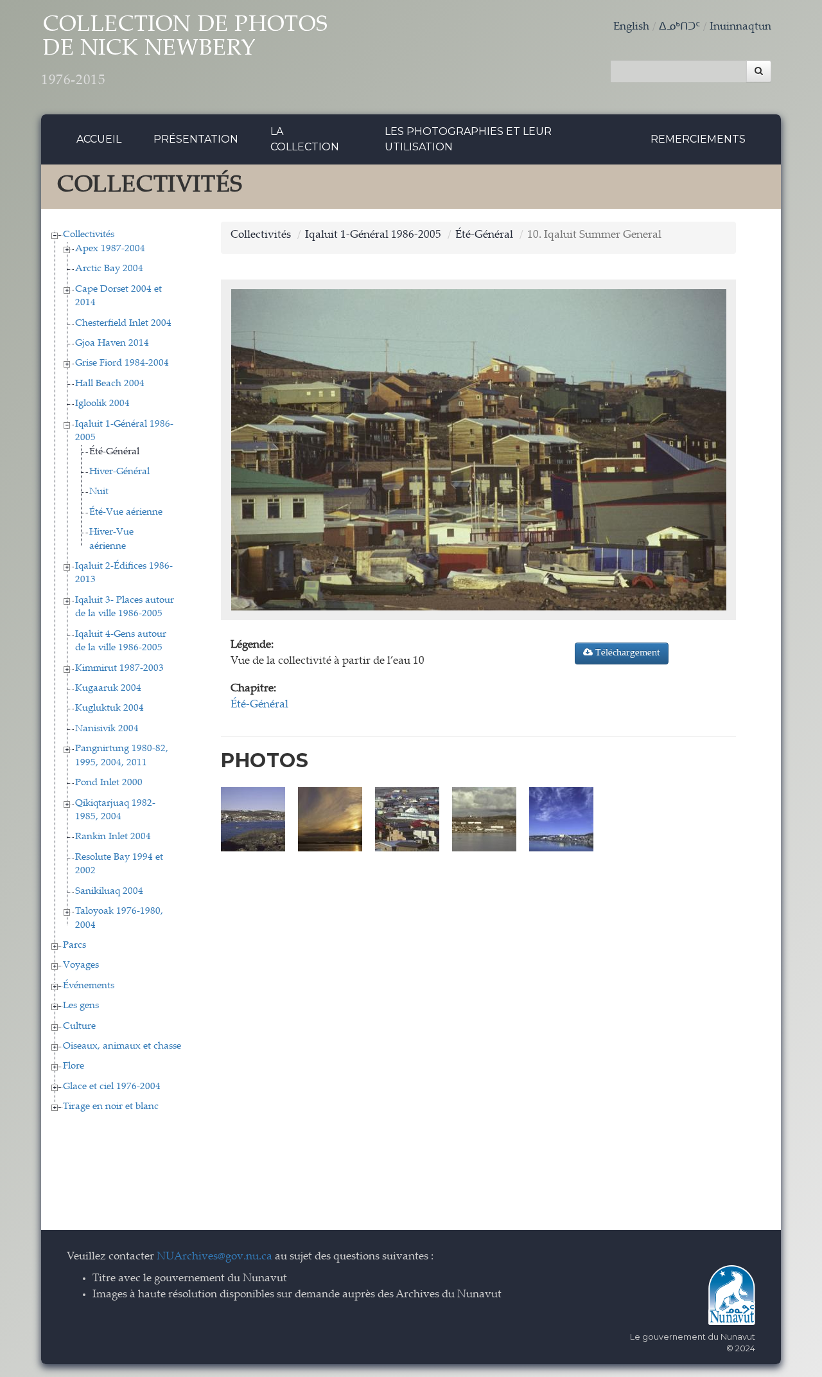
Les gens (81, 1006)
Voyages (81, 965)
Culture (79, 1026)
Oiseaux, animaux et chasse (122, 1046)
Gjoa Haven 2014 (112, 343)
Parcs (74, 945)
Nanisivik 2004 (107, 729)
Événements (88, 986)
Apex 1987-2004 (110, 249)
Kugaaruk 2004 (108, 688)
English (631, 27)
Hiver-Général (119, 472)
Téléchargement (626, 653)
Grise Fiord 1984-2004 (122, 363)
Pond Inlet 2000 (109, 783)
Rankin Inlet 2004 (113, 837)
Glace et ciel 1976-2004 (112, 1087)
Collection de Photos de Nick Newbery (184, 51)
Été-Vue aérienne (125, 512)
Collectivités (88, 235)
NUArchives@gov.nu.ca (214, 1257)
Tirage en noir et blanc (111, 1107)
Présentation (195, 139)
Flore (73, 1066)
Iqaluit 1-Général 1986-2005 (373, 235)
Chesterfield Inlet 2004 (123, 323)
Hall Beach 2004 (109, 384)
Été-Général (114, 452)
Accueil (98, 139)
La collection (304, 139)
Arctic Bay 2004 (109, 269)
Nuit (99, 492)
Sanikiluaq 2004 (109, 891)
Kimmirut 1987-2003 (119, 668)
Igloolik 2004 (102, 404)
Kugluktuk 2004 (109, 708)
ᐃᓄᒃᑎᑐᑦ (679, 27)
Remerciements (698, 139)
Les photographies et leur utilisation (468, 139)
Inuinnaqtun (740, 27)
